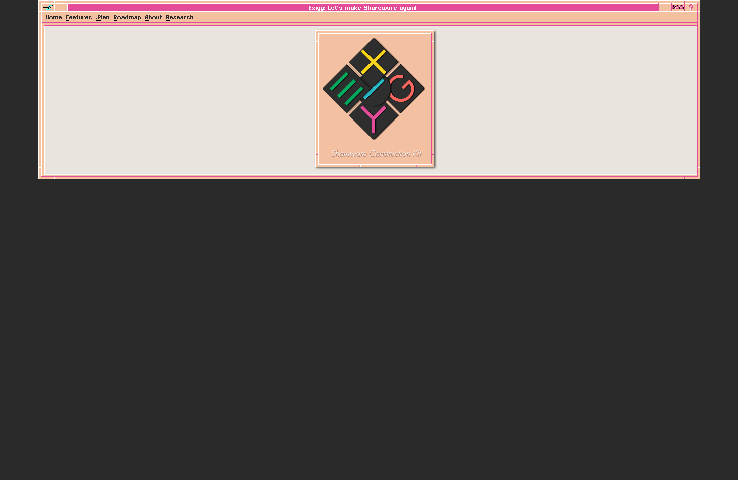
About (153, 17)
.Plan (103, 17)
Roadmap (127, 17)
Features (79, 17)
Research (180, 17)
